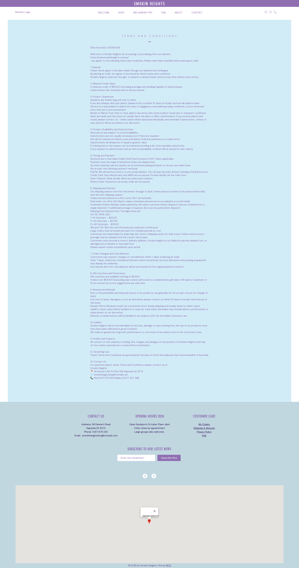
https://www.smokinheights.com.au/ (109, 57)
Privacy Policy (204, 431)
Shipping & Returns (204, 428)
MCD (168, 565)
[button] (270, 12)
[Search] (266, 12)
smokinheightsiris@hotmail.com (100, 435)
